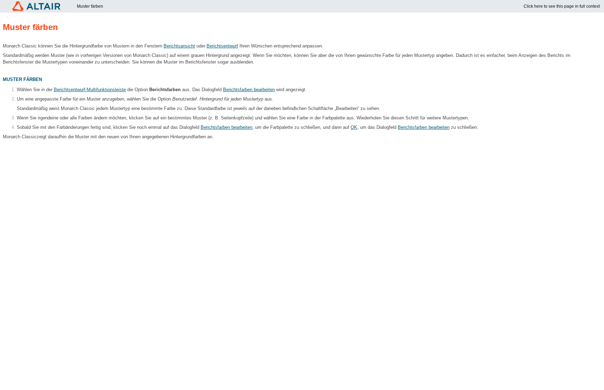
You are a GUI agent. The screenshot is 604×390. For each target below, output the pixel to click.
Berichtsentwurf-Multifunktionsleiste (90, 89)
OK (354, 127)
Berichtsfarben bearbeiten (249, 89)
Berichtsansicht (179, 46)
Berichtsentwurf (222, 46)
